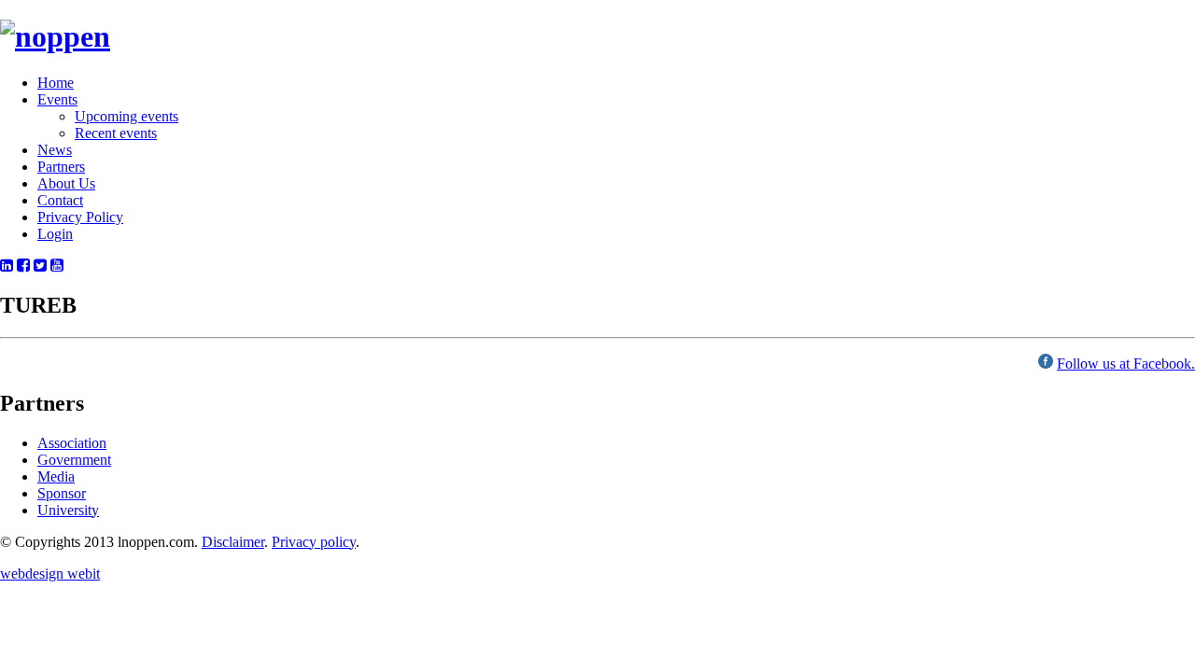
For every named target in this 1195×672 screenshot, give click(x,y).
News (54, 150)
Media (56, 476)
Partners (61, 167)
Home (55, 83)
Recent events (116, 133)
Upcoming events (126, 116)
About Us (66, 183)
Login (55, 234)
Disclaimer (233, 542)
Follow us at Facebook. (1126, 363)
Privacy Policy (80, 217)
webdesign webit (50, 573)
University (68, 510)
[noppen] (55, 36)
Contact (60, 200)
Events (57, 99)
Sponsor (61, 493)
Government (74, 460)
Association (71, 443)
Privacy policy (314, 542)
